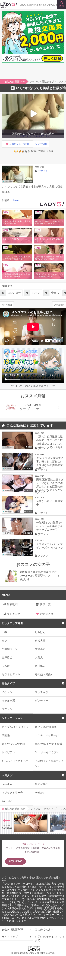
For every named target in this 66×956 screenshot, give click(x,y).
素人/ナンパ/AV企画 (13, 743)
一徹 (4, 632)
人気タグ (7, 775)
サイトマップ (10, 936)
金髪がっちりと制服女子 (49, 503)
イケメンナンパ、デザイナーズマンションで (49, 545)
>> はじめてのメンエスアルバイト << (33, 385)
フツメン (7, 709)
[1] (14, 151)
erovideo (7, 784)
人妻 (53, 292)
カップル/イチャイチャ (15, 726)
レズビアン (8, 752)
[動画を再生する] (17, 174)
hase (16, 200)
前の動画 (7, 304)
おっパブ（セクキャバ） (16, 760)
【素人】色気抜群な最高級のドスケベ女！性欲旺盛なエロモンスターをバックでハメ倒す (49, 442)
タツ (4, 640)
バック (17, 292)
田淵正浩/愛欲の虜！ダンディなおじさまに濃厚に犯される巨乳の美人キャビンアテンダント (49, 486)
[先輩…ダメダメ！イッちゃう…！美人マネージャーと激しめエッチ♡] (30, 823)
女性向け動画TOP (12, 929)
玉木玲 (6, 665)
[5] (25, 151)
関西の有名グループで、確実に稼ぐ (33, 133)
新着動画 (12, 604)
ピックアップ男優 (12, 623)
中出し (36, 292)
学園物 (6, 735)
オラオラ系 (8, 700)
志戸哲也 (7, 657)
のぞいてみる (15, 861)
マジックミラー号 (12, 792)
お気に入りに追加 (19, 144)
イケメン (7, 692)
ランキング (13, 613)
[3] (20, 151)
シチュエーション (12, 718)
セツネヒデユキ (11, 674)
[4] (23, 151)
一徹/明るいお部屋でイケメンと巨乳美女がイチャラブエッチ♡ (49, 526)
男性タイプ (8, 683)
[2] (17, 151)
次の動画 (58, 304)
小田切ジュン (10, 648)
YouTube (7, 800)
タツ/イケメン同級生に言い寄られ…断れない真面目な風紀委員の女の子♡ (49, 463)
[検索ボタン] (61, 4)
